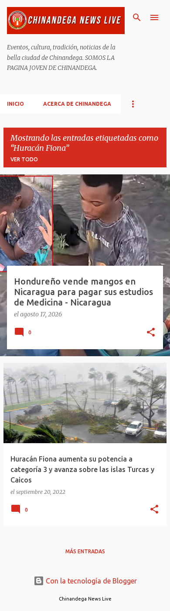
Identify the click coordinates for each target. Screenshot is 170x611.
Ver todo (24, 159)
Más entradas (85, 551)
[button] (151, 333)
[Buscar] (137, 17)
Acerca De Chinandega (77, 104)
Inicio (15, 104)
